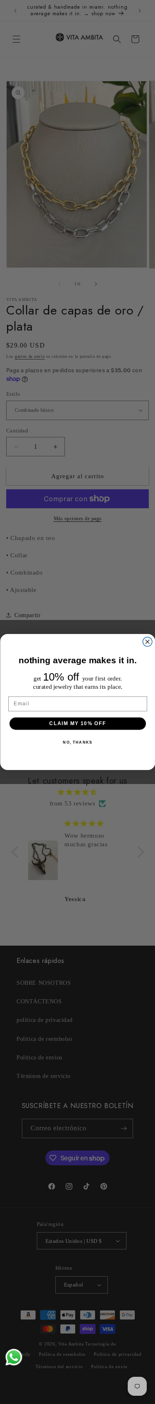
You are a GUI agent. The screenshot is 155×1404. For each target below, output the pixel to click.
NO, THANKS (77, 742)
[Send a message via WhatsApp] (14, 1357)
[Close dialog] (147, 642)
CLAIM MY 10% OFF (77, 723)
